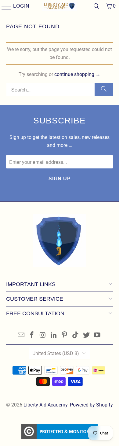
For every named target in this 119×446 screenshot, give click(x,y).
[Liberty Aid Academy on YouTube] (97, 335)
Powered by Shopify (91, 405)
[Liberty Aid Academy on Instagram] (43, 335)
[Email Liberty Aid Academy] (21, 335)
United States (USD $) (55, 353)
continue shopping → (77, 74)
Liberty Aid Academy (45, 405)
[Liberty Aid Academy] (59, 6)
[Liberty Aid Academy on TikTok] (75, 335)
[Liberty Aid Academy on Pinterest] (64, 335)
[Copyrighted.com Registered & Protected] (59, 432)
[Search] (96, 6)
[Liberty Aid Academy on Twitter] (86, 335)
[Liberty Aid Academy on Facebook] (32, 335)
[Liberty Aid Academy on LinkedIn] (53, 335)
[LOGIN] (3, 6)
